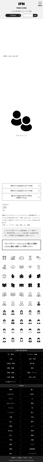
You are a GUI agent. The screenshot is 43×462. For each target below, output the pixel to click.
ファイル (10, 408)
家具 (32, 421)
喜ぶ (10, 435)
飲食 (32, 368)
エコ (32, 426)
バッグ (32, 444)
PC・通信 (11, 354)
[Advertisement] (21, 37)
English (13, 457)
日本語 (19, 457)
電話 (32, 403)
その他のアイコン (10, 382)
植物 (32, 435)
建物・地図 (10, 368)
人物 (9, 56)
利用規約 (13, 15)
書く (32, 389)
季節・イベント (32, 372)
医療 (10, 426)
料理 (32, 430)
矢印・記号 (32, 377)
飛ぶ (32, 412)
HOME (5, 56)
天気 (32, 417)
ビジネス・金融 (32, 354)
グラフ (11, 399)
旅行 (10, 453)
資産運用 (32, 449)
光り (10, 421)
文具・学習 (32, 359)
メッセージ (10, 412)
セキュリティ (11, 403)
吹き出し (10, 430)
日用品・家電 (11, 363)
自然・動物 (10, 377)
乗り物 (32, 363)
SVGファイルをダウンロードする (22, 186)
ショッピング (32, 453)
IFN (21, 4)
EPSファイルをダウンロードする (21, 191)
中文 (30, 457)
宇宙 (10, 440)
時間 (10, 389)
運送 (10, 444)
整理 (10, 449)
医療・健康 (10, 372)
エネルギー (10, 394)
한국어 (25, 457)
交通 (10, 417)
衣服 (32, 440)
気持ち (32, 394)
